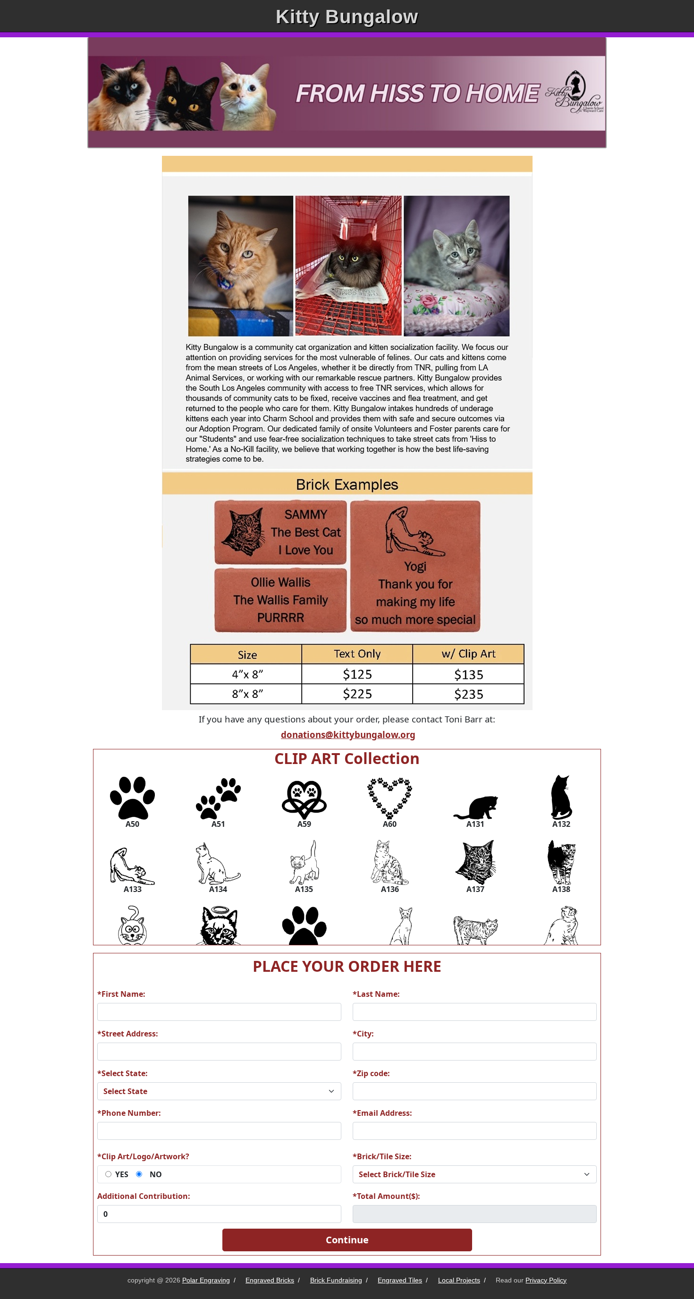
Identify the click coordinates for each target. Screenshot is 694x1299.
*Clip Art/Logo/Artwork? (143, 1156)
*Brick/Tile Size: (382, 1156)
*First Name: (121, 994)
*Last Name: (376, 994)
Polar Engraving (206, 1280)
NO (156, 1174)
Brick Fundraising (336, 1280)
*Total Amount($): (386, 1196)
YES (121, 1174)
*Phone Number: (129, 1113)
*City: (363, 1033)
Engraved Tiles (400, 1280)
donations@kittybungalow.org (348, 734)
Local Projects (459, 1280)
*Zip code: (371, 1073)
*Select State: (122, 1073)
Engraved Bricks (269, 1280)
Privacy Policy (546, 1280)
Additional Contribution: (143, 1196)
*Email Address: (382, 1113)
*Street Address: (127, 1033)
